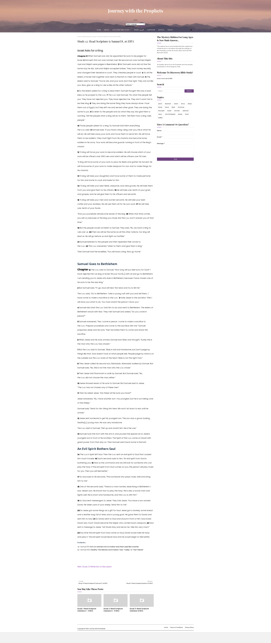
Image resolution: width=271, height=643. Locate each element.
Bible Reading (86, 36)
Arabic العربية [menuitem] (139, 30)
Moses (180, 114)
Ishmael (177, 111)
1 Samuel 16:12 (85, 550)
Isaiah (169, 111)
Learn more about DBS (164, 79)
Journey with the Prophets (135, 11)
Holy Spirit (161, 111)
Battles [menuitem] (161, 30)
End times (181, 107)
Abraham (168, 104)
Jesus (160, 114)
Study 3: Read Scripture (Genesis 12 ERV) (139, 610)
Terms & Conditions (176, 627)
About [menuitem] (106, 30)
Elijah (173, 107)
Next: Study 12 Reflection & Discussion (94, 566)
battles (160, 118)
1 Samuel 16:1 (84, 546)
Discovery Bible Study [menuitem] (121, 30)
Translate (142, 26)
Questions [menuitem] (151, 30)
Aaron (160, 104)
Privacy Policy (189, 627)
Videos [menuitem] (170, 30)
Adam (176, 104)
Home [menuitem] (99, 30)
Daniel (160, 107)
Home (79, 36)
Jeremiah (185, 111)
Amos (183, 104)
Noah (187, 114)
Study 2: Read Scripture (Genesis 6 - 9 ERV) (113, 610)
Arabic (190, 104)
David (167, 107)
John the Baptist (170, 114)
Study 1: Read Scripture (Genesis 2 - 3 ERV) (86, 610)
